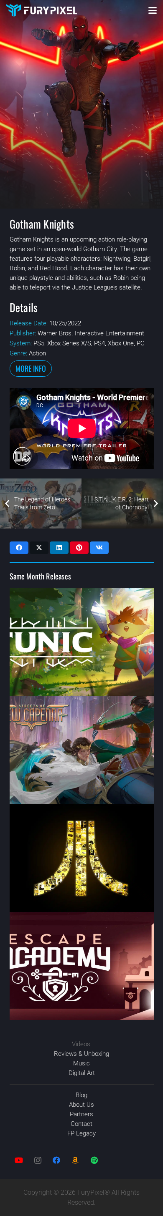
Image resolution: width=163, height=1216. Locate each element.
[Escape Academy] (82, 966)
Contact (81, 1124)
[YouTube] (19, 1160)
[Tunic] (82, 642)
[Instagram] (37, 1160)
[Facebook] (56, 1160)
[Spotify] (94, 1160)
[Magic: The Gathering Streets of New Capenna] (82, 750)
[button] (152, 10)
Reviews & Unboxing (81, 1053)
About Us (81, 1104)
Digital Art (82, 1073)
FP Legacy (81, 1133)
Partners (81, 1114)
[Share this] (19, 547)
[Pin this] (79, 547)
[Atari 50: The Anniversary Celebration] (82, 858)
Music (81, 1063)
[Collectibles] (75, 1160)
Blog (81, 1095)
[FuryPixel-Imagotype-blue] (41, 10)
